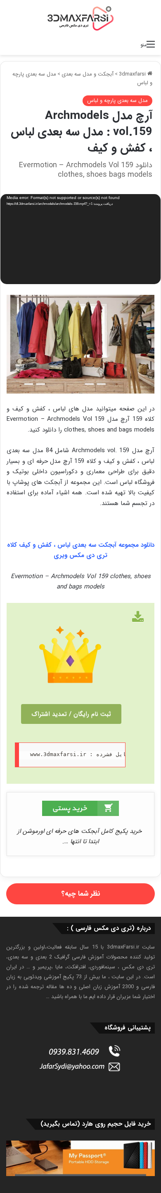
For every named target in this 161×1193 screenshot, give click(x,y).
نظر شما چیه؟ (81, 893)
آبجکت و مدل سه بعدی (88, 74)
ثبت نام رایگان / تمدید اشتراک (71, 714)
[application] (80, 239)
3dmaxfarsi (133, 74)
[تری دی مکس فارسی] (80, 18)
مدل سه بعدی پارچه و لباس (117, 100)
